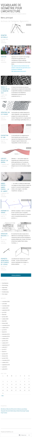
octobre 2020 (5, 319)
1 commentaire (4, 166)
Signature (3, 57)
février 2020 (5, 323)
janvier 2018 (5, 340)
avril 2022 (4, 303)
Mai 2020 (4, 321)
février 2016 (5, 356)
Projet (2, 412)
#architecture (13, 46)
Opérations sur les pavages (5, 113)
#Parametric (13, 409)
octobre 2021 (5, 308)
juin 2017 (4, 349)
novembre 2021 (6, 305)
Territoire (5, 412)
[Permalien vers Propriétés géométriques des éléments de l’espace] (16, 252)
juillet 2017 (4, 347)
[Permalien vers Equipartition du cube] (16, 129)
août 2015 (4, 367)
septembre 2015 (6, 364)
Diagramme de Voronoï (5, 211)
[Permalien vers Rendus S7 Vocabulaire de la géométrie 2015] (16, 80)
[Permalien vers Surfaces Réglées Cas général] (16, 152)
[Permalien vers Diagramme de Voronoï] (16, 204)
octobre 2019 (5, 327)
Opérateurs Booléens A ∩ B (5, 236)
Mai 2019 (4, 332)
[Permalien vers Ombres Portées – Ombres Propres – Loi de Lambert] (16, 177)
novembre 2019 (6, 325)
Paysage (27, 410)
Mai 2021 (4, 314)
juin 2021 (4, 312)
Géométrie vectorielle (4, 36)
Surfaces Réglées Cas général (4, 160)
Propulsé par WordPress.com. (7, 431)
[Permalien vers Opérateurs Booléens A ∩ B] (16, 227)
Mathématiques (13, 410)
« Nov (2, 395)
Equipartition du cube (4, 136)
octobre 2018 (5, 338)
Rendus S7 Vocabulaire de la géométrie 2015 (5, 90)
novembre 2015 (6, 360)
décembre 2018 (6, 334)
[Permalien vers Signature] (16, 50)
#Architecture (3, 409)
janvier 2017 (5, 353)
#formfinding (18, 46)
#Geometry (8, 409)
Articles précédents (16, 275)
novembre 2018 (6, 336)
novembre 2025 (6, 301)
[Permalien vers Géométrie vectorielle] (16, 29)
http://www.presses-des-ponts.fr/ (18, 71)
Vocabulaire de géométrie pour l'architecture (11, 8)
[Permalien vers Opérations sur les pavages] (16, 106)
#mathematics (28, 46)
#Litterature (5, 289)
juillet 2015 (4, 369)
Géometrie (8, 410)
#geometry (29, 24)
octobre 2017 (5, 343)
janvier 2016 (5, 358)
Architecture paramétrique (21, 409)
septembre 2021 (6, 310)
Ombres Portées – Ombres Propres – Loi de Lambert (5, 187)
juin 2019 (4, 329)
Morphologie (22, 410)
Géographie (3, 410)
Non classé (4, 294)
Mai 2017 (4, 351)
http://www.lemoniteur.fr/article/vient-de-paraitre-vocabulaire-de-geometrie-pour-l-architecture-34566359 (21, 67)
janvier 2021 (5, 316)
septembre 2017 (6, 345)
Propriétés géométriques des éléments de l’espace (5, 261)
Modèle (18, 410)
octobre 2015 (5, 362)
